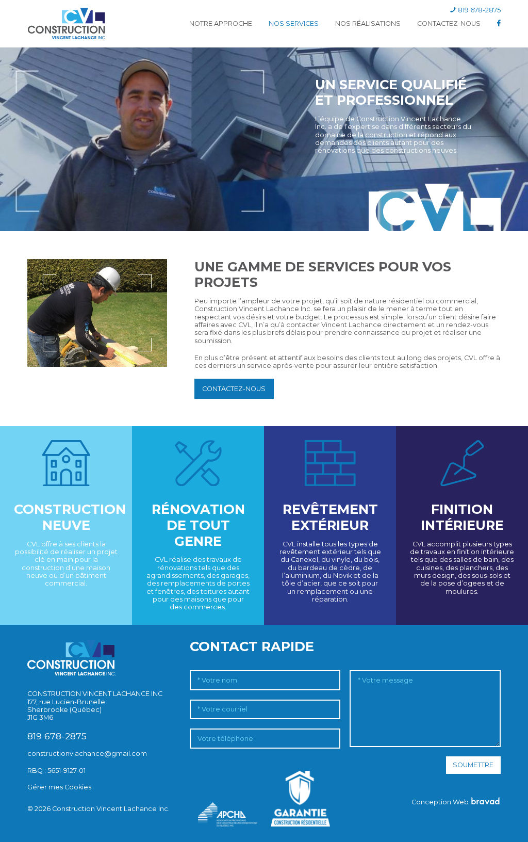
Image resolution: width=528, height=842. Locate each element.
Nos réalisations (368, 23)
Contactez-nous (449, 23)
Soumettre (473, 765)
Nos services (294, 23)
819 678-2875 (478, 10)
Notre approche (220, 23)
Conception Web (440, 802)
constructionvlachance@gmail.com (87, 753)
